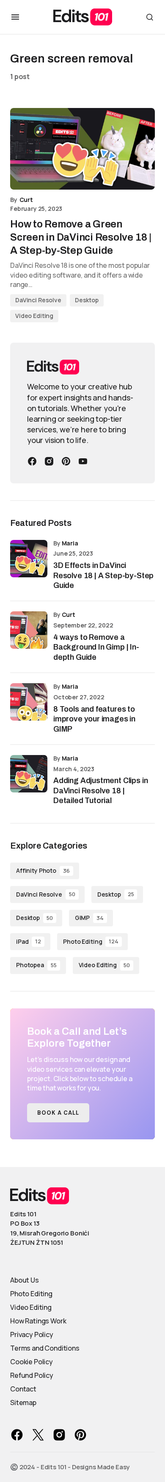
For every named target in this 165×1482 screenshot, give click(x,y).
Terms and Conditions (45, 1348)
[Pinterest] (66, 461)
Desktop (87, 300)
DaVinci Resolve (38, 300)
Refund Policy (31, 1375)
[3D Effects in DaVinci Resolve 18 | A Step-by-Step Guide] (28, 558)
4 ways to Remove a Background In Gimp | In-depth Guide (96, 647)
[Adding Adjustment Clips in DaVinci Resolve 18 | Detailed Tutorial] (28, 773)
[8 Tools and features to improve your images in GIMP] (28, 702)
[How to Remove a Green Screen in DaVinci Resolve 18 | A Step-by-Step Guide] (82, 149)
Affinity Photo (43, 870)
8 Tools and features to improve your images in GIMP (94, 719)
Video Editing (34, 316)
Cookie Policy (31, 1361)
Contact (23, 1389)
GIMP (89, 918)
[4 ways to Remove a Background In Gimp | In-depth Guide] (28, 630)
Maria (70, 543)
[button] (15, 17)
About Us (24, 1280)
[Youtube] (82, 461)
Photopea (36, 965)
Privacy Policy (31, 1334)
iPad (28, 941)
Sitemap (23, 1402)
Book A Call (58, 1112)
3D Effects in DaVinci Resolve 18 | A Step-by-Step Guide (103, 575)
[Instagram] (49, 461)
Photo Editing (90, 941)
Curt (68, 614)
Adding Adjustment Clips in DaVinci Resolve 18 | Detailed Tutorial (100, 790)
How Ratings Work (38, 1321)
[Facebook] (32, 461)
